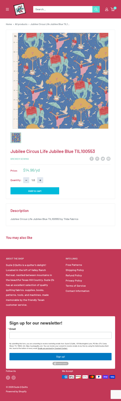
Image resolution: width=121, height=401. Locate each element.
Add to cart (34, 190)
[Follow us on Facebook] (8, 377)
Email (12, 329)
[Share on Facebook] (92, 158)
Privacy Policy (74, 280)
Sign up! (60, 356)
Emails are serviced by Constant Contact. (53, 348)
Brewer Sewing (19, 158)
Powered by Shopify (16, 391)
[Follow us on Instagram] (14, 377)
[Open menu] (7, 9)
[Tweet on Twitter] (103, 158)
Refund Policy (74, 275)
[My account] (106, 9)
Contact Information (77, 290)
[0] (113, 9)
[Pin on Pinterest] (97, 158)
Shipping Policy (75, 270)
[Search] (96, 9)
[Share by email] (108, 158)
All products (21, 24)
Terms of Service (76, 285)
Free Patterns (74, 264)
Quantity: (15, 180)
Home (9, 24)
